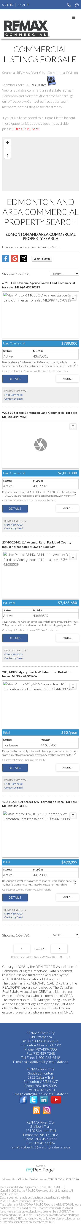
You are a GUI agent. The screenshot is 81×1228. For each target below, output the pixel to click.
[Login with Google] (14, 261)
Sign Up (23, 5)
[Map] (40, 164)
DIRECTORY (36, 85)
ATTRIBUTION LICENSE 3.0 (63, 1179)
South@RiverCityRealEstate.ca (45, 1094)
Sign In (7, 5)
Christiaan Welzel (28, 1179)
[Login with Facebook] (5, 261)
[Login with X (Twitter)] (23, 261)
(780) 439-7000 (13, 395)
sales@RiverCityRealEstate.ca (46, 1061)
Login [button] (42, 259)
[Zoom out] (7, 149)
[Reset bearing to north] (7, 155)
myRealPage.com (40, 1170)
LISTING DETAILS (15, 379)
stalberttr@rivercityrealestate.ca (45, 1147)
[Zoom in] (7, 142)
